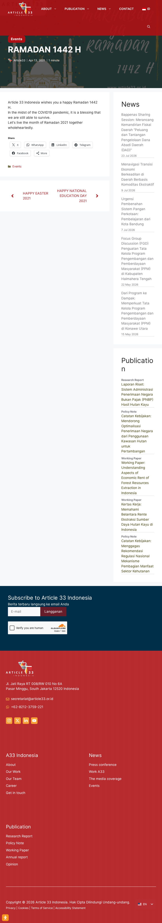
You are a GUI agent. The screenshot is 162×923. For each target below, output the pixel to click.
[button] (148, 27)
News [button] (101, 9)
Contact (126, 9)
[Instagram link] (9, 720)
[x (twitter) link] (17, 720)
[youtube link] (34, 720)
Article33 (19, 60)
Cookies (23, 908)
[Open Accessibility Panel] (5, 917)
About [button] (46, 9)
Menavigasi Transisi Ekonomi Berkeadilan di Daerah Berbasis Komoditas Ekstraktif (137, 174)
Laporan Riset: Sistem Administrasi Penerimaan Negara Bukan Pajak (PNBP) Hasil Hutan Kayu (137, 394)
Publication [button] (75, 9)
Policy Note (15, 843)
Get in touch (15, 793)
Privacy (11, 908)
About (11, 765)
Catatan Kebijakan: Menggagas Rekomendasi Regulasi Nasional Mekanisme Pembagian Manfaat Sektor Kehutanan (137, 556)
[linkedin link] (26, 720)
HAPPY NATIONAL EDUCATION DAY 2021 (72, 196)
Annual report (17, 857)
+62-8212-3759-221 (27, 707)
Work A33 (97, 772)
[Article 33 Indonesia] (20, 9)
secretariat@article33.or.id (32, 699)
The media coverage (105, 779)
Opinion (12, 864)
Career (11, 786)
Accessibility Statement (70, 908)
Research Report (19, 836)
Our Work (13, 772)
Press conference (103, 765)
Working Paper (17, 850)
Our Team (14, 779)
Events (17, 166)
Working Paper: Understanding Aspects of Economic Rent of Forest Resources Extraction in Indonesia (135, 478)
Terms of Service (42, 908)
